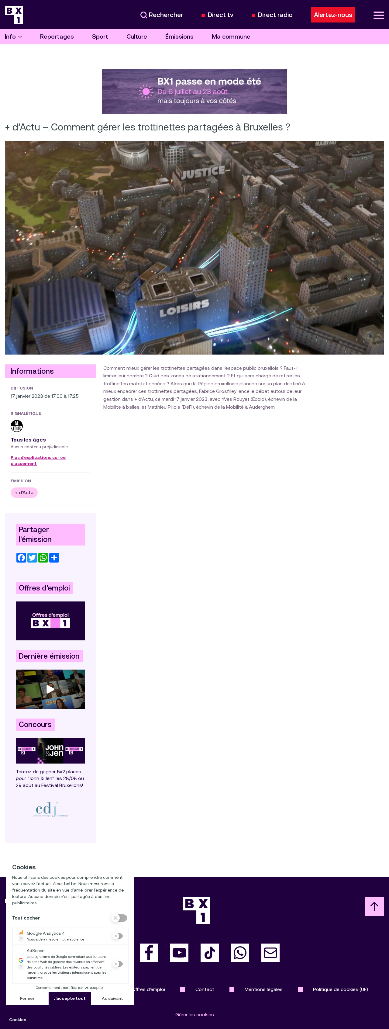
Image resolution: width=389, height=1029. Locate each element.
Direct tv (220, 15)
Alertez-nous (333, 14)
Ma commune (231, 36)
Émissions (179, 36)
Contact (204, 989)
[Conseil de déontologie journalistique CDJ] (50, 810)
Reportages (57, 36)
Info (10, 36)
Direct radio (275, 15)
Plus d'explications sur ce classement (38, 461)
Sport (100, 36)
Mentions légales (264, 989)
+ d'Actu (24, 492)
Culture (136, 36)
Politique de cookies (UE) (340, 989)
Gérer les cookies (194, 1014)
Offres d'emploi (148, 989)
